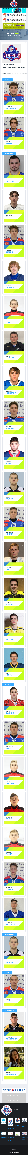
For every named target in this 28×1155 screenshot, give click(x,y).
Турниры (5, 1150)
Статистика (11, 1152)
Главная (9, 35)
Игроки (13, 1150)
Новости (9, 1150)
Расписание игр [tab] (10, 74)
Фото (24, 1150)
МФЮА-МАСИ (18, 35)
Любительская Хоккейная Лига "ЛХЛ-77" (10, 1147)
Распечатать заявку (23, 74)
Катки (21, 1150)
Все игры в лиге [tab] (17, 74)
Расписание (16, 1152)
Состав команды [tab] (3, 74)
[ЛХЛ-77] (14, 25)
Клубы (13, 35)
